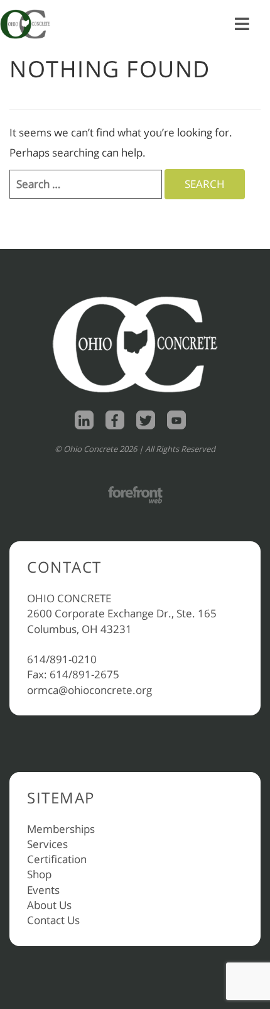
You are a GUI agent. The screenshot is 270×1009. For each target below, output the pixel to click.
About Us (49, 905)
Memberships (61, 829)
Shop (39, 874)
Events (43, 890)
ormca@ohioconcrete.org (89, 690)
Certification (57, 859)
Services (47, 844)
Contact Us (53, 920)
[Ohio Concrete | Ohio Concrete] (25, 24)
